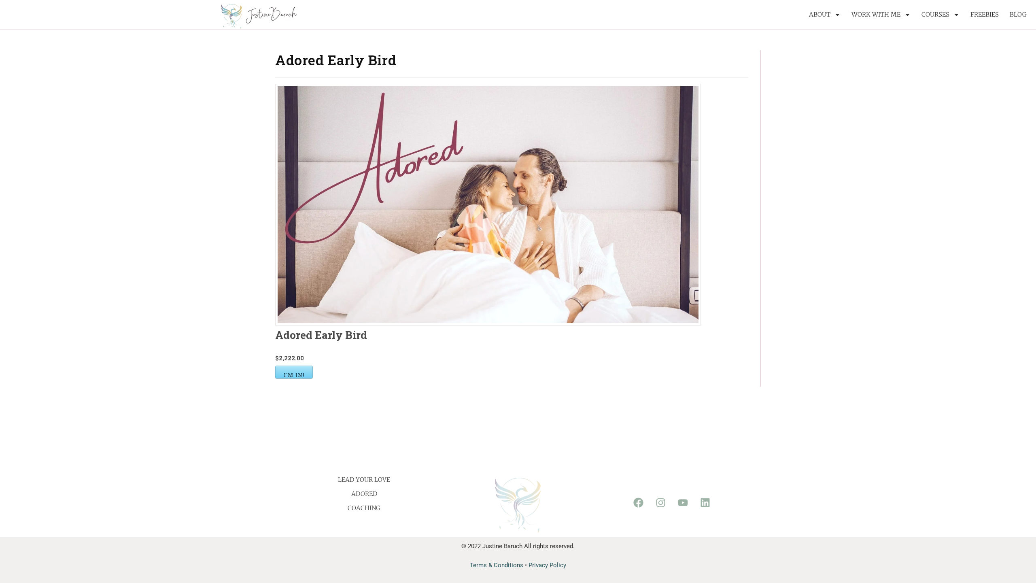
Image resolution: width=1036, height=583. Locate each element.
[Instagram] (660, 503)
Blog (1018, 14)
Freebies (984, 14)
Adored (364, 494)
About (819, 14)
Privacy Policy (547, 565)
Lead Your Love (364, 479)
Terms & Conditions (496, 565)
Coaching (364, 508)
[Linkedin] (705, 503)
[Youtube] (683, 503)
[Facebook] (638, 503)
